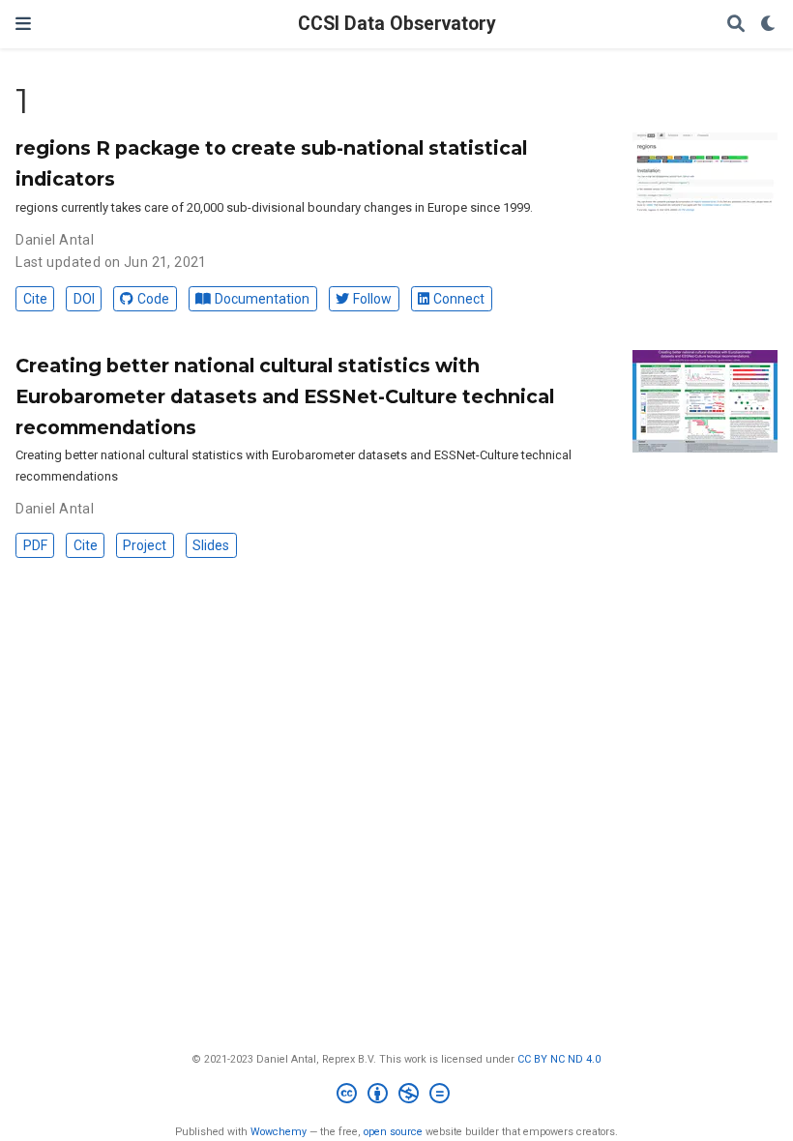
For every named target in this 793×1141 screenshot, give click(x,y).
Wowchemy (278, 1132)
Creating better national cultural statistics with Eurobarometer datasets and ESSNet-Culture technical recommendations (284, 396)
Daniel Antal (54, 240)
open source (393, 1132)
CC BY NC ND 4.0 (559, 1059)
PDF (35, 545)
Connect (459, 299)
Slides (210, 545)
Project (144, 545)
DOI (84, 299)
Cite (35, 299)
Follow (372, 299)
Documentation (262, 299)
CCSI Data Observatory (397, 24)
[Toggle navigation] (23, 24)
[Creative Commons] (397, 1096)
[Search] (736, 25)
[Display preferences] (769, 25)
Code (153, 299)
